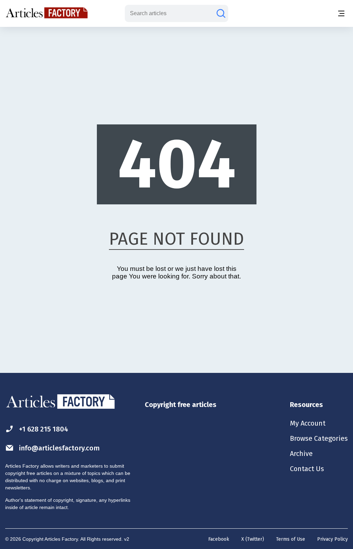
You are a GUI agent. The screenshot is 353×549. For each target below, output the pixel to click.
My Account (307, 423)
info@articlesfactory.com (59, 448)
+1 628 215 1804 (43, 429)
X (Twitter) (252, 539)
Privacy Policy (332, 539)
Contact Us (307, 469)
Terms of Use (290, 539)
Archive (301, 453)
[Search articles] (221, 13)
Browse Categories (319, 438)
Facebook (218, 539)
